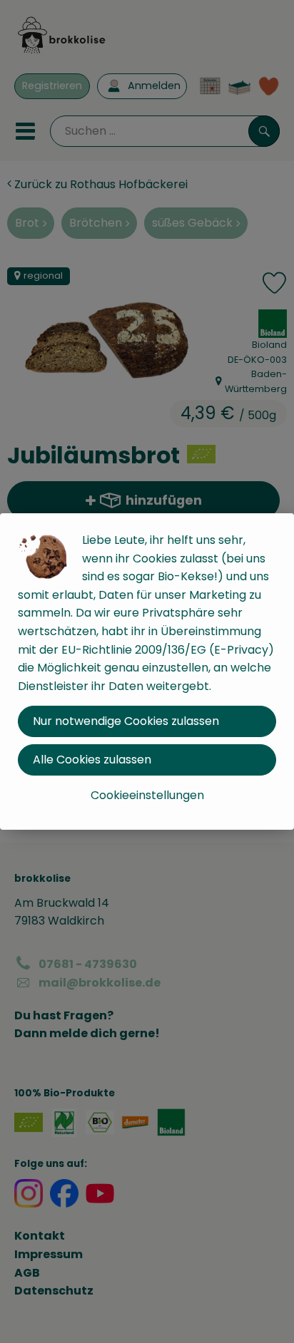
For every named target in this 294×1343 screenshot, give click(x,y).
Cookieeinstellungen (147, 795)
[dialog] (147, 671)
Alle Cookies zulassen (92, 759)
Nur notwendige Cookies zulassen (126, 721)
